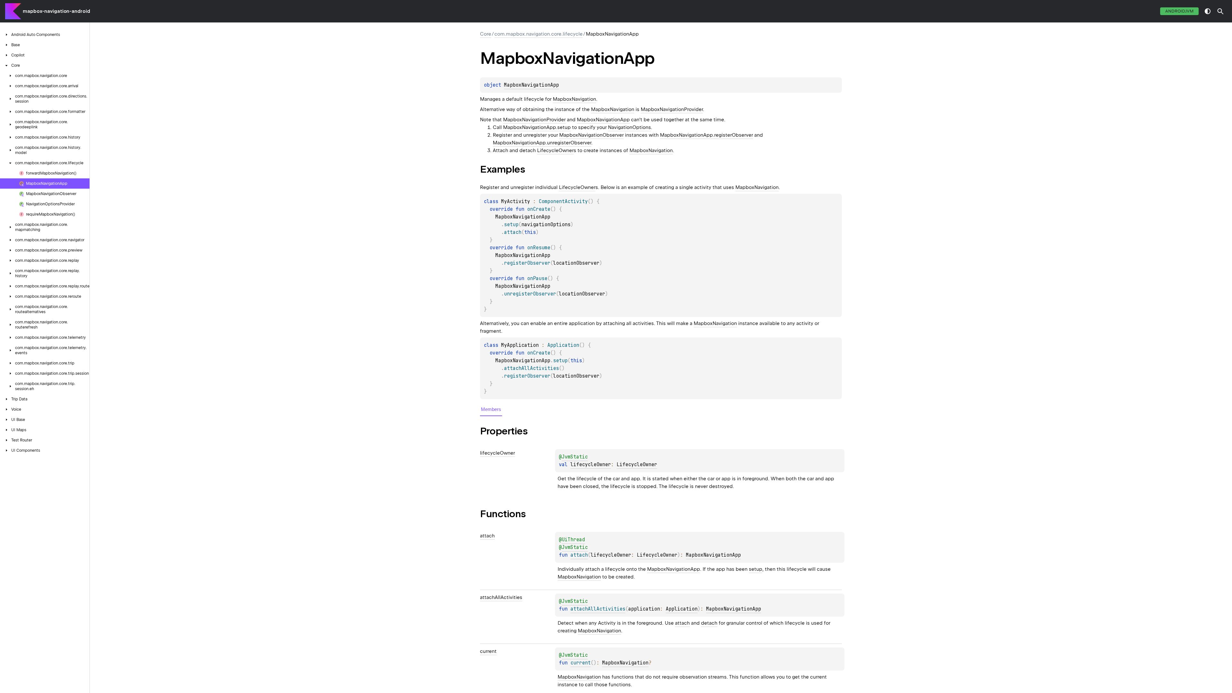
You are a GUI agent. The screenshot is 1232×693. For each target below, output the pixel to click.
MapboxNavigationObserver (591, 135)
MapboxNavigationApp (531, 85)
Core (485, 34)
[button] (1220, 11)
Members (491, 409)
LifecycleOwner (555, 150)
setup (755, 569)
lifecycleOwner (590, 464)
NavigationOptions (629, 127)
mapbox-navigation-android (56, 11)
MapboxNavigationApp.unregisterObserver (542, 143)
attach (682, 623)
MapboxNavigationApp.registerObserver (706, 135)
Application (681, 609)
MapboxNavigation (574, 99)
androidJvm (1179, 11)
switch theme (1207, 11)
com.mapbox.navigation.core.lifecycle (538, 34)
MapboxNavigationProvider (672, 109)
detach (709, 623)
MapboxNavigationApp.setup (537, 127)
